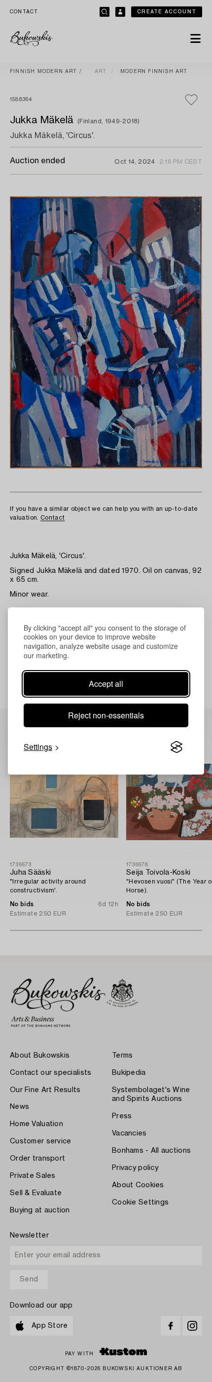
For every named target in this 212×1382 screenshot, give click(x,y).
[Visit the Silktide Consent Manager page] (176, 747)
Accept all (106, 683)
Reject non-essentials (106, 715)
